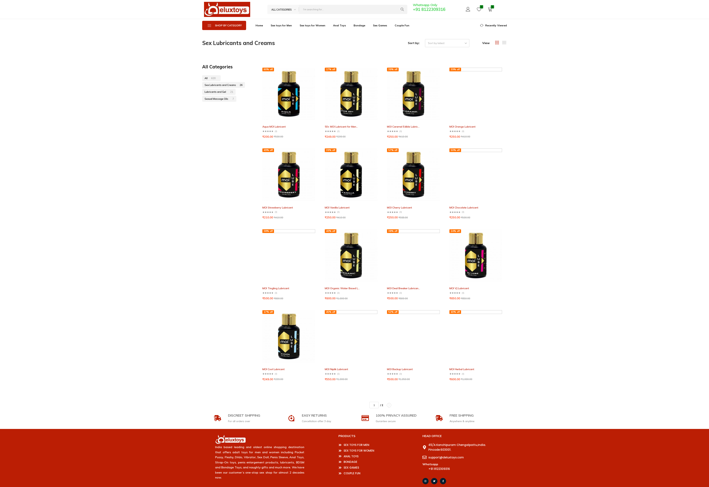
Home (259, 25)
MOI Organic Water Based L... (342, 288)
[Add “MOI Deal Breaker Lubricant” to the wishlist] (440, 237)
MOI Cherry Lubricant (399, 207)
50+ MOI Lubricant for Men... (341, 126)
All (210, 78)
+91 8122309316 (429, 9)
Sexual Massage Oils (219, 98)
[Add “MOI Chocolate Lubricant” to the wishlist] (502, 156)
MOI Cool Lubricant (273, 369)
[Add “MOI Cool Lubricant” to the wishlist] (315, 318)
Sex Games (380, 25)
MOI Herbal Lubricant (461, 369)
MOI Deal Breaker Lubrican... (403, 288)
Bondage (359, 25)
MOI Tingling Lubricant (275, 288)
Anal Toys (339, 25)
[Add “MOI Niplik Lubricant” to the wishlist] (377, 318)
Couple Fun (402, 25)
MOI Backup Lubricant (400, 369)
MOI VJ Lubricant (459, 288)
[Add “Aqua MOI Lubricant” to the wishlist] (315, 76)
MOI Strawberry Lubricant (277, 207)
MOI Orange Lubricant (462, 126)
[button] (315, 83)
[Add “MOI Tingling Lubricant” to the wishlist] (315, 237)
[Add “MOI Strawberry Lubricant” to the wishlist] (315, 156)
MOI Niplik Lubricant (336, 369)
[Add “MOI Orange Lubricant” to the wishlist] (502, 76)
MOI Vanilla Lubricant (337, 207)
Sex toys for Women (312, 25)
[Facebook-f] (443, 481)
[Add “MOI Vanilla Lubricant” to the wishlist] (377, 156)
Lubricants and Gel (219, 91)
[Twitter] (434, 481)
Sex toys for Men (281, 25)
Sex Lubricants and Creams (224, 85)
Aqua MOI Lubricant (274, 126)
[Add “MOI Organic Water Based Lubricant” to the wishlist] (377, 237)
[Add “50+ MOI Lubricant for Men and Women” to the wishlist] (377, 76)
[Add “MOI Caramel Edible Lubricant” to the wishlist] (440, 76)
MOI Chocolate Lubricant (463, 207)
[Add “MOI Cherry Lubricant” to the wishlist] (440, 156)
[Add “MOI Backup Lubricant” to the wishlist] (440, 318)
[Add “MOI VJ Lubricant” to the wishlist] (502, 237)
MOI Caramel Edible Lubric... (403, 126)
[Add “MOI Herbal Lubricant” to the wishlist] (502, 318)
